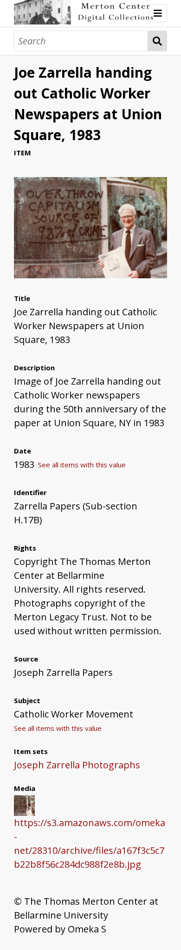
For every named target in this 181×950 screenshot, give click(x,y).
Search (157, 41)
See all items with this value (82, 464)
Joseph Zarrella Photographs (77, 765)
